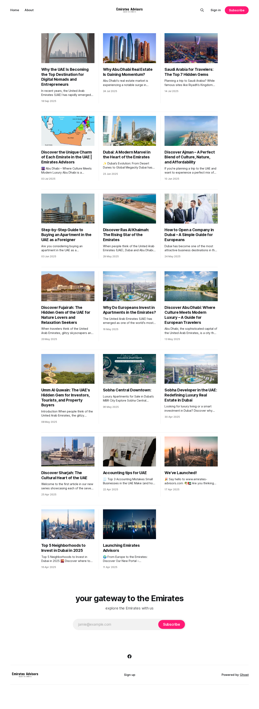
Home (14, 10)
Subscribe (236, 10)
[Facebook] (129, 656)
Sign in (216, 10)
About (29, 10)
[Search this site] (202, 10)
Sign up (129, 675)
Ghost (244, 675)
